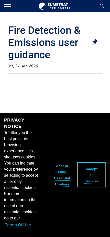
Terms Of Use (18, 225)
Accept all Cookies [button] (91, 175)
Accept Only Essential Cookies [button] (62, 175)
